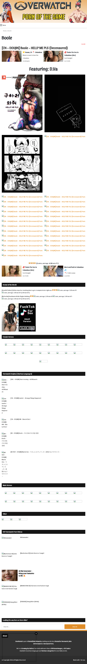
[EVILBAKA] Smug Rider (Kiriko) (29, 601)
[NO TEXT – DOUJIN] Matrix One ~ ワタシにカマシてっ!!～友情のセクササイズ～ (35, 452)
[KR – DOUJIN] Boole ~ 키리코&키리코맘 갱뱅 (25, 433)
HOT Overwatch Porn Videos (12, 532)
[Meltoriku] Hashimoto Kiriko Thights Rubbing (16, 296)
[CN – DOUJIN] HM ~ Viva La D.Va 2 (20, 419)
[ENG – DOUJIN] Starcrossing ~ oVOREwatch (24, 379)
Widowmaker (24, 537)
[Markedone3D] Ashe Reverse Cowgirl (32, 553)
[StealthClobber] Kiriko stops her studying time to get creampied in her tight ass (27, 290)
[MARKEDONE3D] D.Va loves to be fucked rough (34, 585)
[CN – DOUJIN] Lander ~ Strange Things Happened (26, 398)
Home (5, 31)
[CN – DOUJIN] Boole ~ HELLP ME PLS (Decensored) (35, 48)
